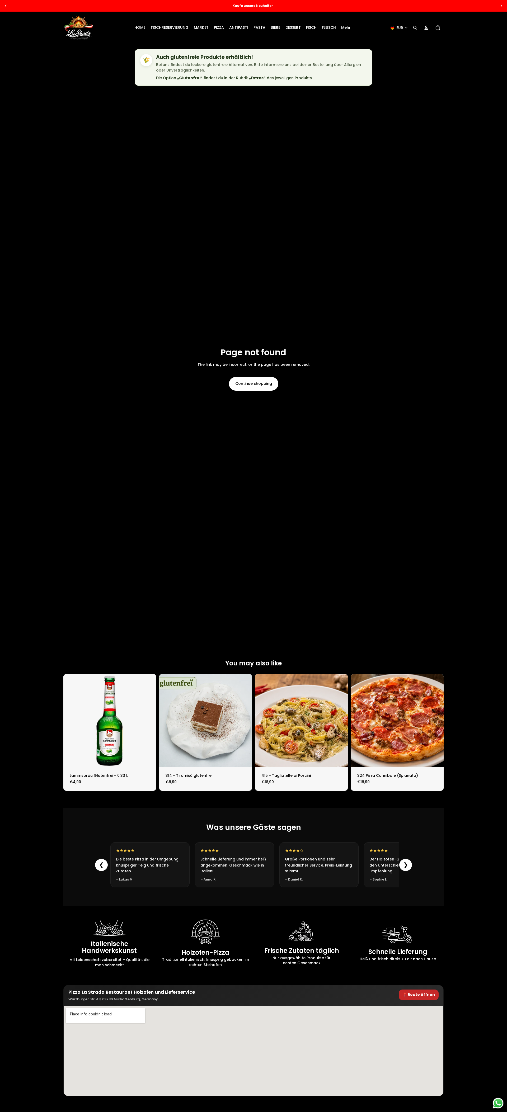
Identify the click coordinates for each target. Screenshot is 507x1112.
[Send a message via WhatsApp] (498, 1103)
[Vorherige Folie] (6, 6)
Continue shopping (253, 383)
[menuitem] (346, 28)
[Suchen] (415, 28)
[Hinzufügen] (148, 758)
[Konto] (426, 28)
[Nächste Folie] (501, 6)
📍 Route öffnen (418, 994)
